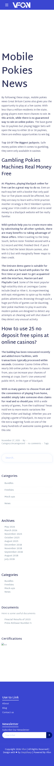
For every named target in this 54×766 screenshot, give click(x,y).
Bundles (8, 483)
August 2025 (11, 541)
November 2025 (13, 534)
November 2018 (13, 549)
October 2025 (12, 538)
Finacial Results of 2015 (17, 620)
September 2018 (13, 552)
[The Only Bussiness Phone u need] (21, 4)
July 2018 (9, 559)
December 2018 (13, 545)
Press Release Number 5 (18, 623)
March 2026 (10, 531)
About (5, 704)
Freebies (9, 490)
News (7, 504)
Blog (4, 708)
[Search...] (48, 457)
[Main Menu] (6, 5)
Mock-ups (9, 497)
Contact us (8, 713)
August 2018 (11, 556)
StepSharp (26, 752)
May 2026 (9, 527)
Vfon (23, 749)
